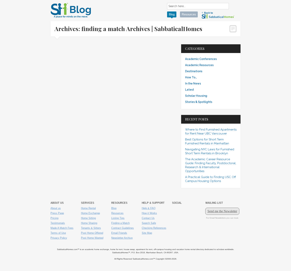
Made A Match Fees (61, 227)
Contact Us (148, 218)
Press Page (57, 213)
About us (55, 208)
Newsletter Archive (122, 237)
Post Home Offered (92, 232)
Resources (189, 14)
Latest (189, 89)
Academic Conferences (201, 59)
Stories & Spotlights (198, 101)
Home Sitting (88, 218)
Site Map (147, 232)
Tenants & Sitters (91, 227)
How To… (191, 77)
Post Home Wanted (92, 237)
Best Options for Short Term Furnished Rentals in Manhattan (207, 141)
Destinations (193, 71)
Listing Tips (118, 218)
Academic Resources (199, 65)
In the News (193, 83)
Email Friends (119, 232)
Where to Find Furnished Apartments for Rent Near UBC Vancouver (211, 131)
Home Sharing (89, 223)
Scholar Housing (196, 95)
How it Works (149, 213)
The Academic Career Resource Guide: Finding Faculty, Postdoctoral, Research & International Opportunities (210, 165)
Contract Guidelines (122, 227)
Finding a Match (120, 223)
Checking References (154, 227)
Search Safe (149, 223)
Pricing (54, 218)
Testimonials (57, 223)
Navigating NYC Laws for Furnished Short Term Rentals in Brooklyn (209, 151)
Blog (172, 14)
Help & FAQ (148, 208)
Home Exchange (90, 213)
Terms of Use (58, 232)
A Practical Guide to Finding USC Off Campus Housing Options (210, 179)
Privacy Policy (58, 237)
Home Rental (88, 208)
